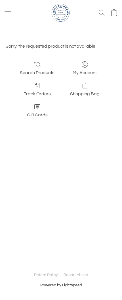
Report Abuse (76, 275)
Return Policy (46, 275)
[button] (61, 13)
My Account (85, 72)
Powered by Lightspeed (61, 285)
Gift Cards (37, 115)
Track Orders (37, 94)
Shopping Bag (85, 94)
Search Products (37, 72)
